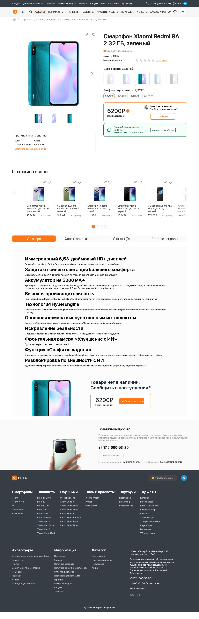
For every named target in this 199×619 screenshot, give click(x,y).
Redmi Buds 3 (67, 501)
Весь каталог (99, 556)
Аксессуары (158, 12)
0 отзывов (161, 60)
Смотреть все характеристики (31, 148)
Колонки (144, 497)
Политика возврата (64, 564)
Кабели (16, 579)
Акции (128, 3)
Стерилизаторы (148, 509)
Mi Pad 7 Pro (43, 505)
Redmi (15, 497)
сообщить (163, 116)
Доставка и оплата (33, 3)
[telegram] (185, 3)
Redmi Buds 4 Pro (69, 521)
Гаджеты (142, 12)
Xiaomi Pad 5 (43, 521)
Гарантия (50, 3)
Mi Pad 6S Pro (44, 497)
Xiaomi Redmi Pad (46, 533)
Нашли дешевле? (116, 115)
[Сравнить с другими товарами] (87, 34)
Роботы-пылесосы (150, 505)
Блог (103, 3)
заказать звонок (111, 455)
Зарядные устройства (23, 583)
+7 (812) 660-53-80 (140, 578)
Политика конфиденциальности (70, 567)
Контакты (113, 3)
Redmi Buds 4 (67, 513)
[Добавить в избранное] (94, 34)
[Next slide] (92, 73)
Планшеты (72, 12)
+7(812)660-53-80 (113, 447)
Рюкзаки (16, 575)
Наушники (88, 12)
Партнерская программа (67, 575)
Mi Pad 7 (41, 501)
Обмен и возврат (67, 3)
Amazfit (89, 501)
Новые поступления (102, 560)
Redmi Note (18, 501)
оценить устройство (163, 130)
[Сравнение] (169, 11)
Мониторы (145, 529)
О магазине (60, 556)
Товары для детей (150, 521)
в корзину (46, 215)
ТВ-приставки (147, 533)
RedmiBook (125, 497)
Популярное (98, 564)
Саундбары (146, 525)
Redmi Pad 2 (43, 513)
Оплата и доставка (64, 571)
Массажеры (146, 501)
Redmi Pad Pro (44, 517)
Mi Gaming (124, 501)
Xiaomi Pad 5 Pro (45, 525)
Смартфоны (55, 12)
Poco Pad (41, 509)
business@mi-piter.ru (171, 462)
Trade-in (83, 3)
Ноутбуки (127, 12)
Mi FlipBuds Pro (67, 497)
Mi (13, 505)
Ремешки (17, 571)
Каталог (40, 12)
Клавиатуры (18, 560)
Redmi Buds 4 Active (70, 517)
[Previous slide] (15, 73)
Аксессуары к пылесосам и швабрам (31, 556)
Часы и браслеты (108, 12)
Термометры (147, 517)
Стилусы (144, 513)
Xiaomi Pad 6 (43, 529)
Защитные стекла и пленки (26, 567)
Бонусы (94, 3)
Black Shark (18, 513)
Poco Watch (91, 505)
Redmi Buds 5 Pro (69, 525)
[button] (93, 226)
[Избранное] (175, 11)
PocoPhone (17, 509)
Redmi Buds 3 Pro (69, 509)
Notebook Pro (126, 505)
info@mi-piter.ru (131, 462)
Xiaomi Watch (92, 497)
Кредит (16, 3)
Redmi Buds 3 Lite (69, 505)
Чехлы (15, 564)
